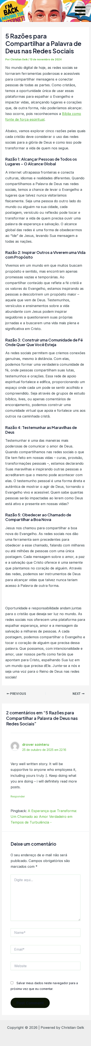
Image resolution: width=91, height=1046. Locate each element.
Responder (18, 796)
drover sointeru (35, 744)
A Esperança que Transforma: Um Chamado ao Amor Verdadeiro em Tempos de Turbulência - (44, 816)
